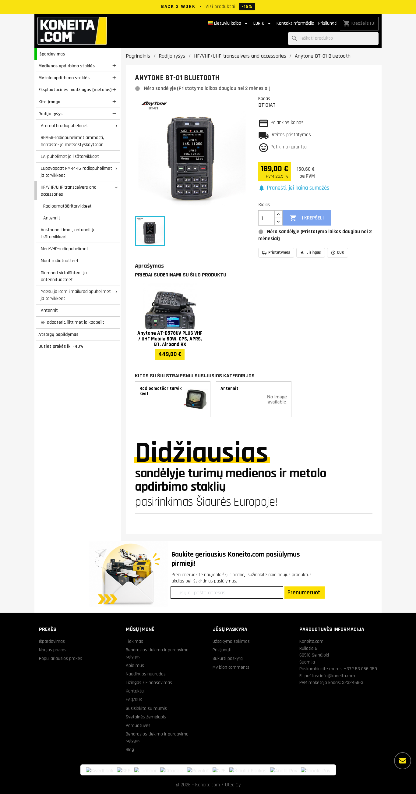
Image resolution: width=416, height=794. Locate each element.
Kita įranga (49, 102)
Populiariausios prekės (60, 658)
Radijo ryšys (50, 114)
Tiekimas (134, 641)
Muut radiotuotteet (60, 261)
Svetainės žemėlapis (146, 717)
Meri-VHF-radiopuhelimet (64, 249)
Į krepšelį (306, 218)
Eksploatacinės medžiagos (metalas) (74, 90)
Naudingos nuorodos (146, 674)
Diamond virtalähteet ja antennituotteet (64, 276)
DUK (340, 252)
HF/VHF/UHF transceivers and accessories (69, 190)
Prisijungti (327, 23)
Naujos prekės (52, 650)
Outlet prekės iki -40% (60, 346)
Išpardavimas (51, 54)
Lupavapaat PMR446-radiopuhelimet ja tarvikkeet (76, 171)
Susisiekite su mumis (146, 708)
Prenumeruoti (304, 592)
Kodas (264, 98)
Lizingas (313, 252)
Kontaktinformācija (295, 23)
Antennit (51, 218)
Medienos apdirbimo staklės (66, 66)
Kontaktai (135, 691)
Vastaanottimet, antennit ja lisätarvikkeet (68, 233)
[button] (293, 188)
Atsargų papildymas (58, 334)
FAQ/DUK (134, 699)
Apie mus (135, 665)
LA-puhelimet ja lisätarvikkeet (70, 156)
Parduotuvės (138, 725)
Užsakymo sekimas (231, 641)
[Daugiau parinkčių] (402, 760)
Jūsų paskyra (230, 629)
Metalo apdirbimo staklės (64, 78)
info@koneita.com (337, 676)
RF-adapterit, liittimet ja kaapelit (72, 322)
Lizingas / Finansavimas (149, 682)
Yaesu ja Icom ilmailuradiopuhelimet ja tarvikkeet (76, 294)
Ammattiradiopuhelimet (64, 126)
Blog (130, 749)
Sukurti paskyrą (228, 658)
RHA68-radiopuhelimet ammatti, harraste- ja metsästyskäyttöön (72, 141)
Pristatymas (279, 252)
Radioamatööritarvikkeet (67, 206)
